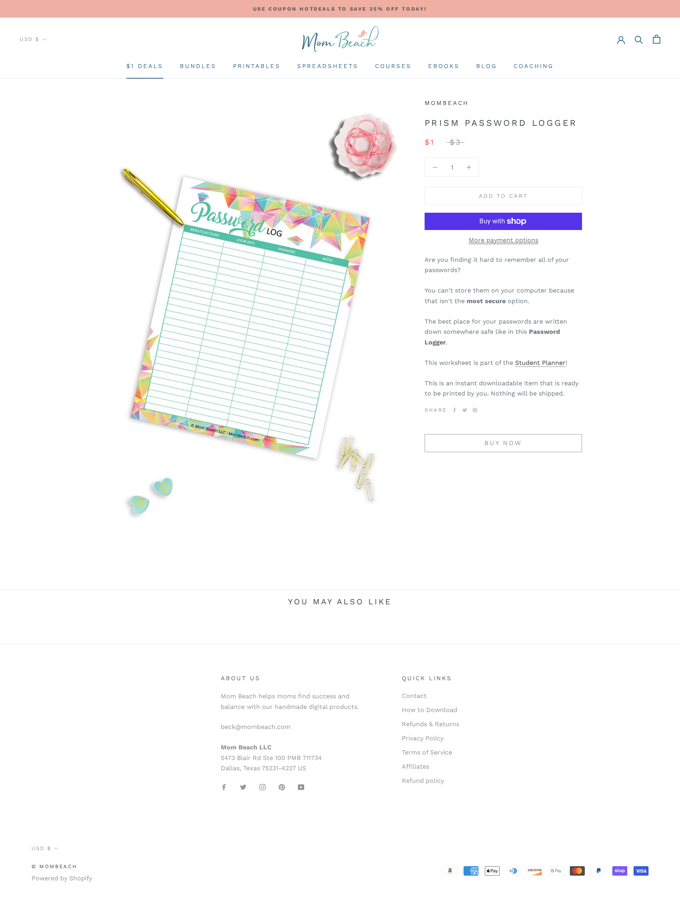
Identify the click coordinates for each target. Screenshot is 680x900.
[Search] (639, 39)
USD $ (30, 39)
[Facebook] (454, 410)
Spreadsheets (327, 66)
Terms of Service (427, 752)
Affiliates (415, 766)
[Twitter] (464, 410)
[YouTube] (301, 787)
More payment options (503, 240)
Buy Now (503, 443)
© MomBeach (54, 866)
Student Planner (540, 362)
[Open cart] (656, 39)
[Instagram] (262, 787)
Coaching (534, 66)
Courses (393, 66)
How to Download (429, 710)
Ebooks (444, 66)
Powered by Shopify (61, 878)
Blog (486, 66)
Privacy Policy (422, 738)
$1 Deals (144, 66)
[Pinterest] (475, 410)
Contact (414, 695)
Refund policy (423, 780)
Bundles (198, 66)
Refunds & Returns (430, 724)
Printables (257, 66)
